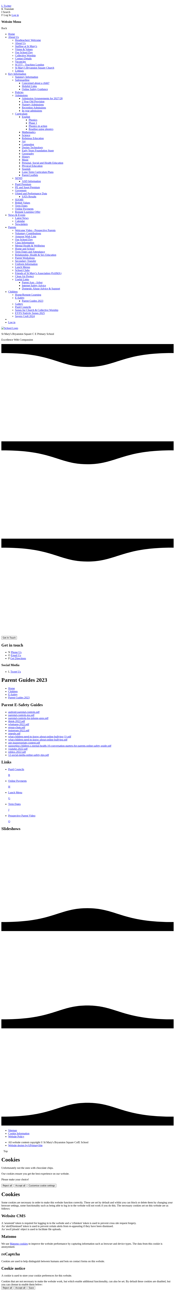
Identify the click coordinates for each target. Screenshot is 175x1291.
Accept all (20, 1185)
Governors (20, 190)
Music (25, 159)
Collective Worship (25, 55)
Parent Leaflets (30, 175)
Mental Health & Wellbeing (30, 245)
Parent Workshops (25, 257)
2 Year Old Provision (33, 101)
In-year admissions (32, 110)
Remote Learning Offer (27, 211)
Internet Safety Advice (34, 285)
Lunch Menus (22, 267)
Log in (15, 15)
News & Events (16, 215)
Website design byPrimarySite (25, 1145)
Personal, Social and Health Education (42, 162)
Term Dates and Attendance (30, 251)
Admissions (21, 95)
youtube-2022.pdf (18, 748)
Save (31, 1288)
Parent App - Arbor (32, 282)
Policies (19, 92)
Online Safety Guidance (35, 89)
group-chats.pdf (16, 727)
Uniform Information (26, 264)
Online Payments (24, 208)
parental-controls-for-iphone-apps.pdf (28, 718)
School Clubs (22, 270)
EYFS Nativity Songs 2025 (30, 313)
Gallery (19, 303)
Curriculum (21, 113)
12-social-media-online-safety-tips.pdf (28, 755)
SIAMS (19, 199)
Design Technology (32, 147)
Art (23, 141)
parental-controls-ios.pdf (21, 715)
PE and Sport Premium (27, 187)
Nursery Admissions (33, 104)
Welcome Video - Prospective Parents (35, 230)
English (26, 116)
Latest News (22, 218)
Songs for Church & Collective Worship (36, 310)
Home (11, 34)
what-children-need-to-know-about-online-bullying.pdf (37, 739)
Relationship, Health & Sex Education (35, 254)
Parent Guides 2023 (32, 300)
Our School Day (24, 52)
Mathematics (29, 132)
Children (13, 291)
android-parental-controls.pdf (23, 712)
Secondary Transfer (25, 261)
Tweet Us (15, 671)
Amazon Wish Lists (25, 236)
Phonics (33, 119)
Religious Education (33, 138)
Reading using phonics (41, 129)
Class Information (24, 242)
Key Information (17, 73)
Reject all (7, 1185)
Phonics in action (38, 126)
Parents (12, 227)
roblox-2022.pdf (17, 751)
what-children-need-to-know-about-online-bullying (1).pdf (39, 736)
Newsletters (21, 224)
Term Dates (21, 205)
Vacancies (20, 61)
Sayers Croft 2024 (25, 316)
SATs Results (29, 196)
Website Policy (16, 1136)
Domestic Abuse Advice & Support (41, 288)
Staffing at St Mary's (26, 46)
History (26, 156)
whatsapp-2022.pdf (18, 724)
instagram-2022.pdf (18, 730)
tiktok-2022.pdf (16, 721)
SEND (18, 178)
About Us (13, 37)
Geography (28, 153)
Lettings (19, 70)
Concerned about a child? (35, 83)
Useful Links (22, 279)
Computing (28, 144)
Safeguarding (22, 80)
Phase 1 (33, 122)
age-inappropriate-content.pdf (24, 742)
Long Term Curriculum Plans (37, 172)
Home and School (25, 248)
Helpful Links (29, 86)
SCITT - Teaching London (29, 64)
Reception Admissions (34, 107)
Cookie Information (18, 1133)
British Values (22, 202)
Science (26, 135)
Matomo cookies (19, 1243)
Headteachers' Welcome (28, 40)
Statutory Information (26, 76)
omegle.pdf (14, 733)
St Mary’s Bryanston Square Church (34, 67)
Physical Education (32, 165)
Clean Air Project (24, 276)
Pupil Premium (23, 184)
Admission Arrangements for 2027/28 (42, 98)
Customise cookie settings (42, 1185)
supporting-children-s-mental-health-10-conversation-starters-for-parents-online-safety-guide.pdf (59, 745)
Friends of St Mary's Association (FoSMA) (38, 273)
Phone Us (16, 652)
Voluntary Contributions (28, 233)
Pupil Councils (23, 307)
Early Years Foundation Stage (38, 150)
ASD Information (31, 181)
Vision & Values (24, 49)
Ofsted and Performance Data (31, 193)
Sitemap (12, 1130)
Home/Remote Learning (28, 294)
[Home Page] (9, 328)
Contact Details (23, 58)
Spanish (26, 169)
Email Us (16, 655)
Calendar (20, 221)
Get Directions (18, 658)
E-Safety (19, 297)
